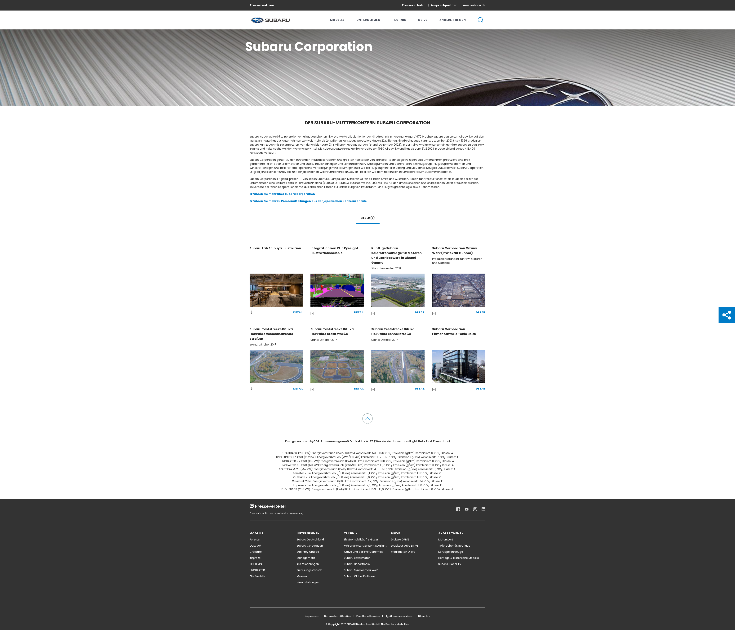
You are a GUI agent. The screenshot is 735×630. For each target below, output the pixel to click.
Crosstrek (256, 552)
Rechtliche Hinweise (368, 616)
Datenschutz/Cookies (337, 616)
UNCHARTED (257, 570)
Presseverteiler (413, 5)
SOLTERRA (256, 564)
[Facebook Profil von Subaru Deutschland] (458, 509)
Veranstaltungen (308, 582)
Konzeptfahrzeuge (450, 552)
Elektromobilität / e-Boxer (361, 539)
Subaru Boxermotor (357, 558)
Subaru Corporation (310, 546)
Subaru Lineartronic (357, 564)
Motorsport (445, 539)
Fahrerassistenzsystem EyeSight (365, 546)
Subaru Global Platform (359, 576)
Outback (255, 546)
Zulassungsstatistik (309, 570)
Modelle (337, 20)
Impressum (311, 616)
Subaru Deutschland (310, 539)
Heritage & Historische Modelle (458, 558)
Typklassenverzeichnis (399, 616)
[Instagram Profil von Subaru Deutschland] (475, 509)
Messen (302, 576)
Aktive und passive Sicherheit (363, 552)
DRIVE (423, 20)
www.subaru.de (474, 5)
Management (306, 558)
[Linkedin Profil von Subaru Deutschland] (483, 509)
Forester (255, 539)
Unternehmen (368, 20)
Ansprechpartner (444, 5)
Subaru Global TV (449, 564)
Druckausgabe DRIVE (404, 546)
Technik (399, 20)
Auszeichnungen (308, 564)
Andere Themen (452, 20)
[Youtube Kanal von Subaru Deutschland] (467, 509)
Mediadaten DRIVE (403, 552)
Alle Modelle (257, 576)
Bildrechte (424, 616)
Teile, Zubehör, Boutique (454, 546)
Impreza (255, 558)
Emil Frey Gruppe (308, 552)
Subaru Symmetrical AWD (361, 570)
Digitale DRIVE (400, 539)
